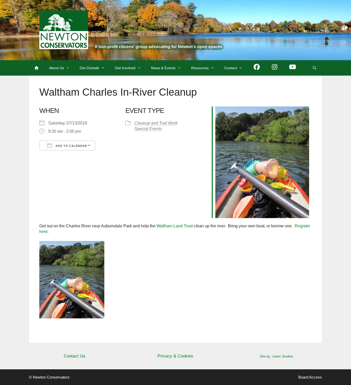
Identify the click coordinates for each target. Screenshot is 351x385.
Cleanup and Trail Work (156, 123)
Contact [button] (230, 68)
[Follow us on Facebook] (257, 68)
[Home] (36, 68)
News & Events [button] (163, 68)
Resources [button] (200, 68)
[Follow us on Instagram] (275, 68)
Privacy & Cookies (175, 356)
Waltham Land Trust (174, 226)
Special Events (148, 129)
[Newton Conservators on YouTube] (293, 68)
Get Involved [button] (125, 68)
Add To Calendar (70, 145)
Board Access (310, 377)
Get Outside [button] (89, 68)
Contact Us (74, 356)
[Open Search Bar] (314, 68)
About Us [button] (56, 68)
